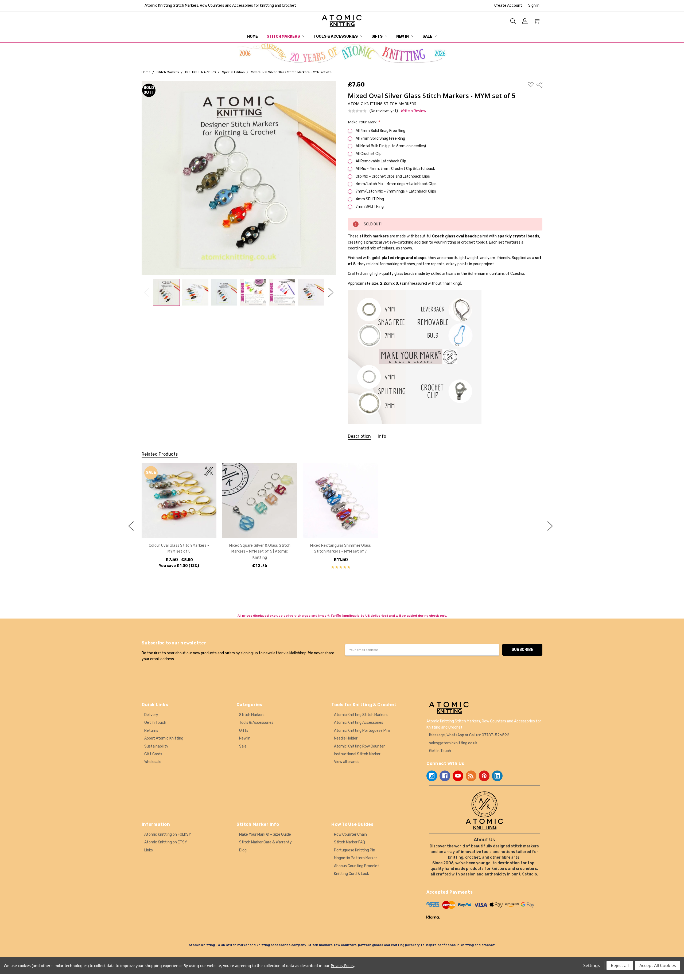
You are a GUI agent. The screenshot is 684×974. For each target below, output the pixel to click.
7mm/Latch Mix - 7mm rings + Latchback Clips (396, 191)
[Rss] (471, 775)
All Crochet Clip (369, 153)
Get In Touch (155, 722)
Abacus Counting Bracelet (356, 866)
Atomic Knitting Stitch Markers (361, 715)
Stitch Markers (284, 36)
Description (359, 436)
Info (382, 436)
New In (403, 36)
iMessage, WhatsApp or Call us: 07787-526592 (469, 735)
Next (330, 292)
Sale (427, 36)
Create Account (508, 5)
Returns (151, 730)
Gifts (377, 36)
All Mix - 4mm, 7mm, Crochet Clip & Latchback (395, 168)
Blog (243, 850)
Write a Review (413, 111)
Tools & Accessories (335, 36)
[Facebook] (445, 775)
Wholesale (152, 762)
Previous (147, 292)
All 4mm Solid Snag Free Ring (380, 130)
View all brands (346, 762)
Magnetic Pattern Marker (355, 858)
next (550, 526)
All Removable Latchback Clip (381, 161)
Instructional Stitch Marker (357, 754)
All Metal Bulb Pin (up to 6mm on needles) (391, 146)
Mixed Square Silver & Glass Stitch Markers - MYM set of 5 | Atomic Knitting (259, 551)
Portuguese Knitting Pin (354, 850)
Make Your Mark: (364, 121)
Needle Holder (345, 738)
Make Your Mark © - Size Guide (265, 834)
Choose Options (178, 527)
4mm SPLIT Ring (370, 199)
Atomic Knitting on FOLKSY (167, 834)
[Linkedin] (497, 775)
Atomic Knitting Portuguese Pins (362, 730)
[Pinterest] (484, 775)
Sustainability (156, 746)
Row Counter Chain (350, 834)
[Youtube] (458, 775)
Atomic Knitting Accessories (358, 722)
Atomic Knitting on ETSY (165, 842)
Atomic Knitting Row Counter (359, 746)
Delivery (151, 715)
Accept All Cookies (657, 965)
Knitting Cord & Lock (351, 873)
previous (131, 526)
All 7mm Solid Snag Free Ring (380, 138)
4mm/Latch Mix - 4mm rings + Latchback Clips (396, 184)
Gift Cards (153, 754)
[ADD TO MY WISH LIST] (206, 481)
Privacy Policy (342, 965)
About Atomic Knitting (163, 738)
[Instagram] (431, 775)
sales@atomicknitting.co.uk (453, 743)
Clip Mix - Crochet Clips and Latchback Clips (393, 176)
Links (148, 850)
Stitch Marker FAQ (349, 842)
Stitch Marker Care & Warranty (265, 842)
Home (252, 36)
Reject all (620, 965)
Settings (591, 965)
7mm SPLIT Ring (370, 206)
